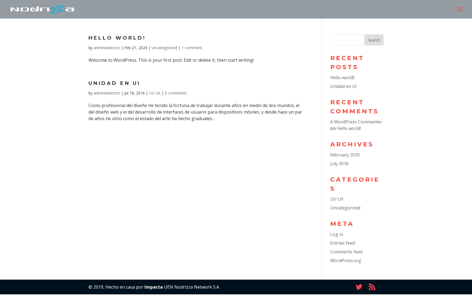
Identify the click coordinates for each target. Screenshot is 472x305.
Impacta (153, 287)
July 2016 (339, 164)
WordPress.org (345, 260)
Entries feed (342, 243)
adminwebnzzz (107, 47)
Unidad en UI (114, 83)
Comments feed (346, 252)
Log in (336, 234)
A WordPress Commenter (356, 122)
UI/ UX (154, 93)
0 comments (176, 93)
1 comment (192, 47)
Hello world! (117, 38)
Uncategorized (164, 47)
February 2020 (345, 155)
